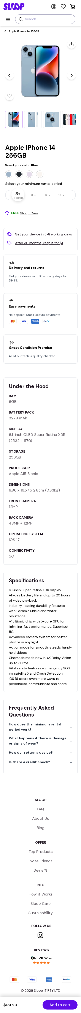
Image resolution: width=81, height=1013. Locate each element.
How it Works (40, 894)
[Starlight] (39, 174)
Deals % (40, 870)
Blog (40, 827)
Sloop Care (40, 903)
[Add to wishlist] (9, 96)
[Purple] (29, 174)
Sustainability (40, 912)
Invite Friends (40, 861)
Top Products (41, 851)
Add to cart (60, 1004)
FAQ (40, 809)
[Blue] (8, 174)
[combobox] (45, 19)
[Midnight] (19, 174)
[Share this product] (71, 44)
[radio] (34, 195)
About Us (40, 818)
